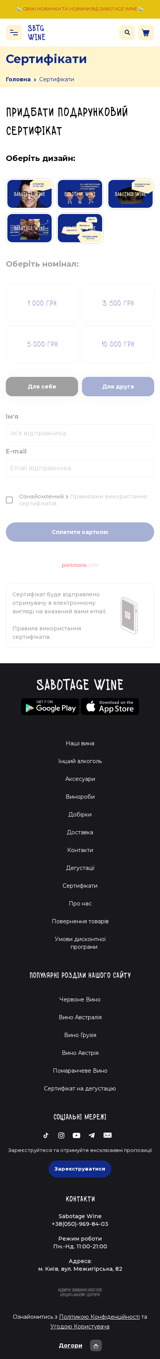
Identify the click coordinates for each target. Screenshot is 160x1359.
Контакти (80, 850)
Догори (70, 1345)
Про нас (80, 903)
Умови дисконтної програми (80, 943)
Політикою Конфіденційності (99, 1316)
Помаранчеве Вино (80, 1070)
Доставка (80, 832)
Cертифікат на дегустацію (80, 1088)
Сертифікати (80, 885)
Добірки (80, 814)
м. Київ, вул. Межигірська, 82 (80, 1268)
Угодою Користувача (80, 1326)
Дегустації (80, 867)
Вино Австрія (80, 1052)
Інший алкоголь (80, 761)
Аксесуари (80, 778)
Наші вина (80, 743)
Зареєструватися (80, 1169)
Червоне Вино (80, 999)
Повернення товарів (80, 921)
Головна (18, 79)
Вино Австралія (80, 1017)
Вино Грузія (80, 1035)
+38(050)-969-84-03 (80, 1223)
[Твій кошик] (146, 32)
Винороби (80, 796)
